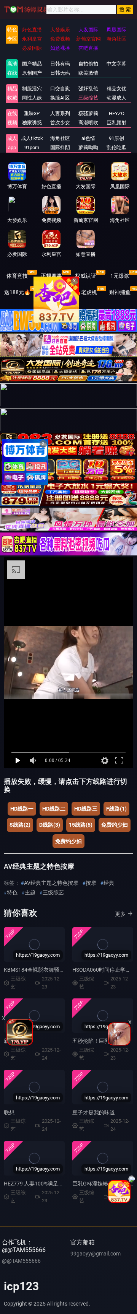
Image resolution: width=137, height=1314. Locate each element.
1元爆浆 (119, 276)
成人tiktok (32, 138)
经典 (109, 883)
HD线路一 (21, 809)
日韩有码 (60, 64)
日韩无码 (60, 73)
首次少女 (60, 122)
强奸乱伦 (88, 88)
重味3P (32, 113)
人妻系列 (60, 113)
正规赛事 (51, 276)
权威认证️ (85, 276)
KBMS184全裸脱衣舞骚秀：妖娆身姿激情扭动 (58, 970)
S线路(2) (20, 825)
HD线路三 (85, 809)
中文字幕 (116, 64)
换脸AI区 (60, 98)
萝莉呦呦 (88, 147)
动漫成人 (116, 98)
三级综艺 (88, 98)
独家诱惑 (32, 122)
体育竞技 (17, 276)
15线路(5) (80, 825)
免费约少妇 (114, 825)
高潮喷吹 (88, 122)
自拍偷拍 (88, 64)
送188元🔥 (17, 292)
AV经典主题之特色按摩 (51, 883)
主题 (30, 892)
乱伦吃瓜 (116, 147)
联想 (9, 1112)
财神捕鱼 (120, 292)
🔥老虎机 (86, 292)
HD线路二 (53, 809)
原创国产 (32, 73)
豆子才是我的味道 (93, 1112)
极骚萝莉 (88, 113)
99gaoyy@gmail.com (95, 1253)
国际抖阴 (60, 147)
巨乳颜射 (116, 122)
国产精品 (32, 64)
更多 (120, 914)
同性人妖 (32, 98)
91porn (31, 147)
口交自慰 (60, 88)
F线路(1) (116, 809)
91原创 (116, 138)
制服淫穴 (32, 88)
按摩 (91, 883)
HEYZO (116, 113)
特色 (12, 892)
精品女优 (116, 88)
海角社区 (60, 138)
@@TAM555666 (21, 1261)
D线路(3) (49, 825)
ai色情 (88, 138)
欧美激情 (88, 73)
